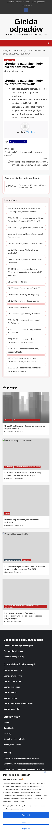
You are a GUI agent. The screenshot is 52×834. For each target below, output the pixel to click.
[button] (5, 43)
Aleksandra (9, 431)
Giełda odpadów (26, 25)
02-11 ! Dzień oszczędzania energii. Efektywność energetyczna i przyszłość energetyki (25, 272)
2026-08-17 (19, 572)
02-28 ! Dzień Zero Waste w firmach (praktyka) (23, 252)
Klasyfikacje (9, 728)
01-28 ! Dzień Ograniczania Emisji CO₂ (24, 288)
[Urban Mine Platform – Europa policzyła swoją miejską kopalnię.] (26, 407)
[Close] (47, 772)
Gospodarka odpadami (12, 560)
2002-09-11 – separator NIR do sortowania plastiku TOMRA (22, 341)
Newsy (7, 513)
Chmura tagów (26, 5)
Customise (26, 822)
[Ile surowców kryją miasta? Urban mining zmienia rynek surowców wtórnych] (26, 454)
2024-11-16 (19, 71)
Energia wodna (10, 698)
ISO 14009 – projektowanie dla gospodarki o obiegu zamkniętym (22, 606)
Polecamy (8, 420)
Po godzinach (9, 60)
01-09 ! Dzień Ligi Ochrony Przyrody (24, 313)
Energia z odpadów (12, 709)
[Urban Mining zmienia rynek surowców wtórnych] (26, 500)
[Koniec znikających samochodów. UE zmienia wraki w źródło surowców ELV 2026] (26, 547)
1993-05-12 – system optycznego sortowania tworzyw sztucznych (22, 360)
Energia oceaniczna (12, 681)
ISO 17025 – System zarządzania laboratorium (24, 769)
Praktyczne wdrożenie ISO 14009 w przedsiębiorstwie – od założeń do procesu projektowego (23, 616)
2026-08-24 (19, 431)
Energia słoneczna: (12, 687)
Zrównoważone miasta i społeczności (26, 420)
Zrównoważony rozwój (14, 656)
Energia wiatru (10, 692)
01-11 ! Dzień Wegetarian (19, 307)
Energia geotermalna (13, 670)
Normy (6, 722)
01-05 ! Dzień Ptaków (17, 282)
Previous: (23, 152)
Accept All (26, 815)
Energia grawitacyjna (13, 676)
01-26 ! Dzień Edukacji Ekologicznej (23, 294)
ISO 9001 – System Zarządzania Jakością (21, 758)
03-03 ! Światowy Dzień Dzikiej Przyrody (26, 243)
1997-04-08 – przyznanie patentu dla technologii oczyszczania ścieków (24, 210)
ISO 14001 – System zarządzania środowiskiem (24, 764)
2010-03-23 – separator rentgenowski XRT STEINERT (24, 331)
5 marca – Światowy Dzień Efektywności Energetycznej (25, 236)
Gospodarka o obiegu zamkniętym (18, 645)
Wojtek (9, 71)
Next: (28, 161)
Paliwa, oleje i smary (12, 744)
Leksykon (10, 2)
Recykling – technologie (14, 739)
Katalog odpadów (38, 2)
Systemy (7, 733)
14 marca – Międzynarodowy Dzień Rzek (25, 227)
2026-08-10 (17, 621)
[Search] (47, 43)
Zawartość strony (23, 2)
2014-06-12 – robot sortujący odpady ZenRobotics (24, 322)
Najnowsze (8, 466)
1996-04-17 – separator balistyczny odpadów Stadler (23, 350)
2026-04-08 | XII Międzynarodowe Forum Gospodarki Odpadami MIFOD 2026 (26, 220)
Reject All (26, 828)
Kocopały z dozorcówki (17, 142)
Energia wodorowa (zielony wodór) (19, 703)
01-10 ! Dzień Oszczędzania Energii (23, 301)
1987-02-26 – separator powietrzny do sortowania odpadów (24, 369)
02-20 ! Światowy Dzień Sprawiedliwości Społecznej (25, 261)
